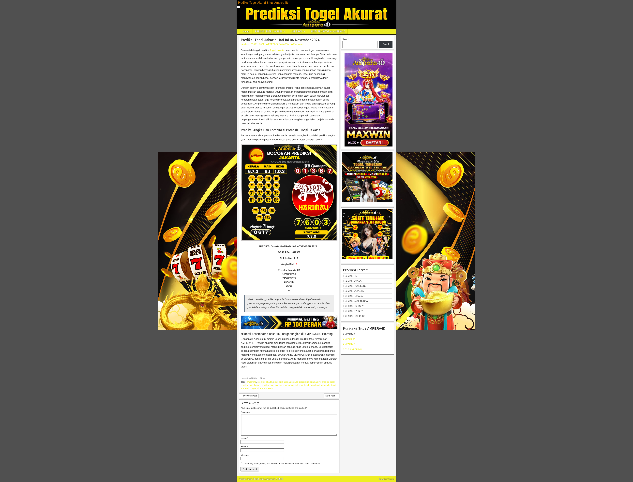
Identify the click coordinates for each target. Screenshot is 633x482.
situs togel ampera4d (320, 385)
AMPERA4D (349, 344)
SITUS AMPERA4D (352, 349)
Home (246, 31)
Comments (298, 44)
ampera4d (251, 382)
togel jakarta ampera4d (262, 388)
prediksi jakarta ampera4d (285, 382)
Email (244, 446)
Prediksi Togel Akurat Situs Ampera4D (263, 3)
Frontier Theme (386, 479)
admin (246, 44)
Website (245, 455)
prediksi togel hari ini (250, 385)
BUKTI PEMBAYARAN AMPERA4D (328, 31)
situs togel (304, 385)
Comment (246, 412)
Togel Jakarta (277, 50)
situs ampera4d (290, 385)
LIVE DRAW (296, 31)
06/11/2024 (259, 44)
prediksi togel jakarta (272, 385)
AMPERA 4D (349, 339)
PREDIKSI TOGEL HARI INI (268, 31)
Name (244, 438)
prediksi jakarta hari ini (310, 382)
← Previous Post (249, 395)
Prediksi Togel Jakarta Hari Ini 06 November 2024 (280, 40)
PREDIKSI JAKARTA (278, 44)
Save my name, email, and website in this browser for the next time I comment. (282, 463)
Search (345, 39)
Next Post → (331, 395)
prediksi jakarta (264, 382)
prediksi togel (328, 382)
